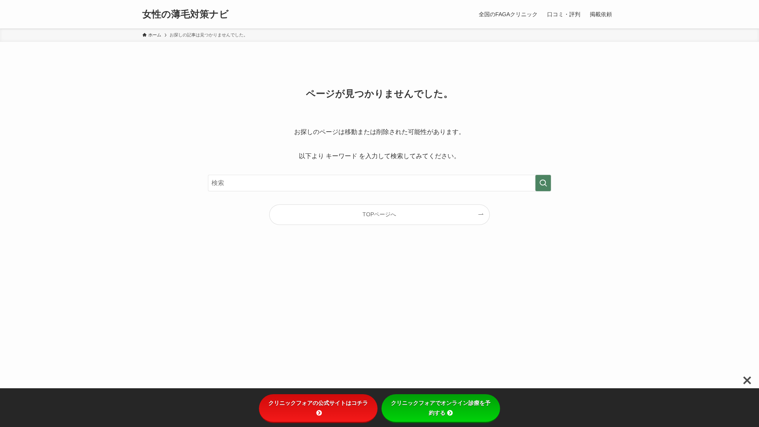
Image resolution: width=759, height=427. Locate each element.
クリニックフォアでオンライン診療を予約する (441, 407)
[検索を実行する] (543, 183)
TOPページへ (379, 214)
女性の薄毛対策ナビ (185, 14)
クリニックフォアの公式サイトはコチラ (318, 402)
